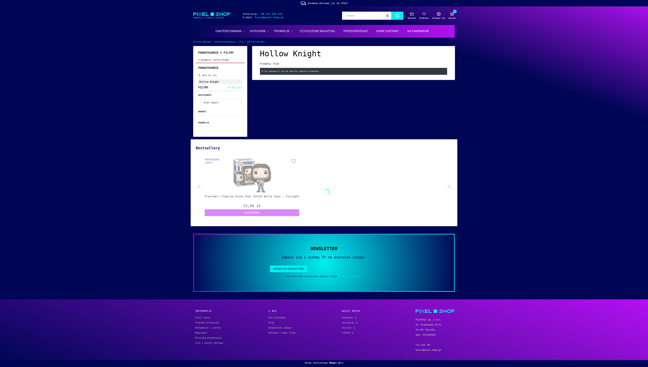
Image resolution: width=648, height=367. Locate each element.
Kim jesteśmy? (277, 317)
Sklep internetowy (323, 362)
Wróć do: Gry (209, 75)
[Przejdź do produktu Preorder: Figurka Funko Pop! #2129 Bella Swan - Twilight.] (252, 175)
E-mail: (263, 17)
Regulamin (201, 332)
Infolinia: (262, 14)
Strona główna (202, 41)
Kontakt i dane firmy (281, 332)
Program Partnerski (207, 322)
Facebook (348, 317)
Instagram (348, 322)
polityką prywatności (350, 276)
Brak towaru (211, 102)
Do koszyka (252, 212)
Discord (347, 327)
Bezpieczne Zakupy (279, 327)
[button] (397, 16)
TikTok (346, 332)
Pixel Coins (202, 317)
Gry (241, 41)
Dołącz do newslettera (289, 269)
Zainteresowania (225, 41)
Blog (271, 322)
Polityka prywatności (208, 337)
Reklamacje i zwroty (208, 327)
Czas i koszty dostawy (209, 343)
